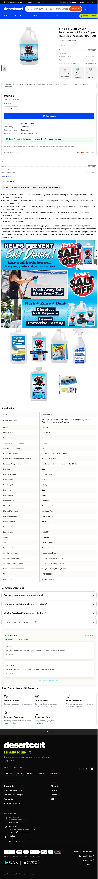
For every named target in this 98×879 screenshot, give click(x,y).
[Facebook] (92, 769)
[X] (87, 769)
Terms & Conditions (84, 851)
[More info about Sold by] (36, 123)
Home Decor (20, 16)
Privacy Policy (86, 856)
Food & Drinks (35, 16)
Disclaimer (88, 860)
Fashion (48, 16)
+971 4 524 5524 (16, 841)
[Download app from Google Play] (12, 862)
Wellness (7, 16)
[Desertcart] (13, 8)
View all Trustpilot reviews (49, 680)
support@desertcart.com (20, 832)
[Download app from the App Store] (30, 862)
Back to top (49, 732)
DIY (56, 16)
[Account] (86, 9)
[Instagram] (81, 769)
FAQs (90, 864)
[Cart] (92, 9)
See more (6, 176)
